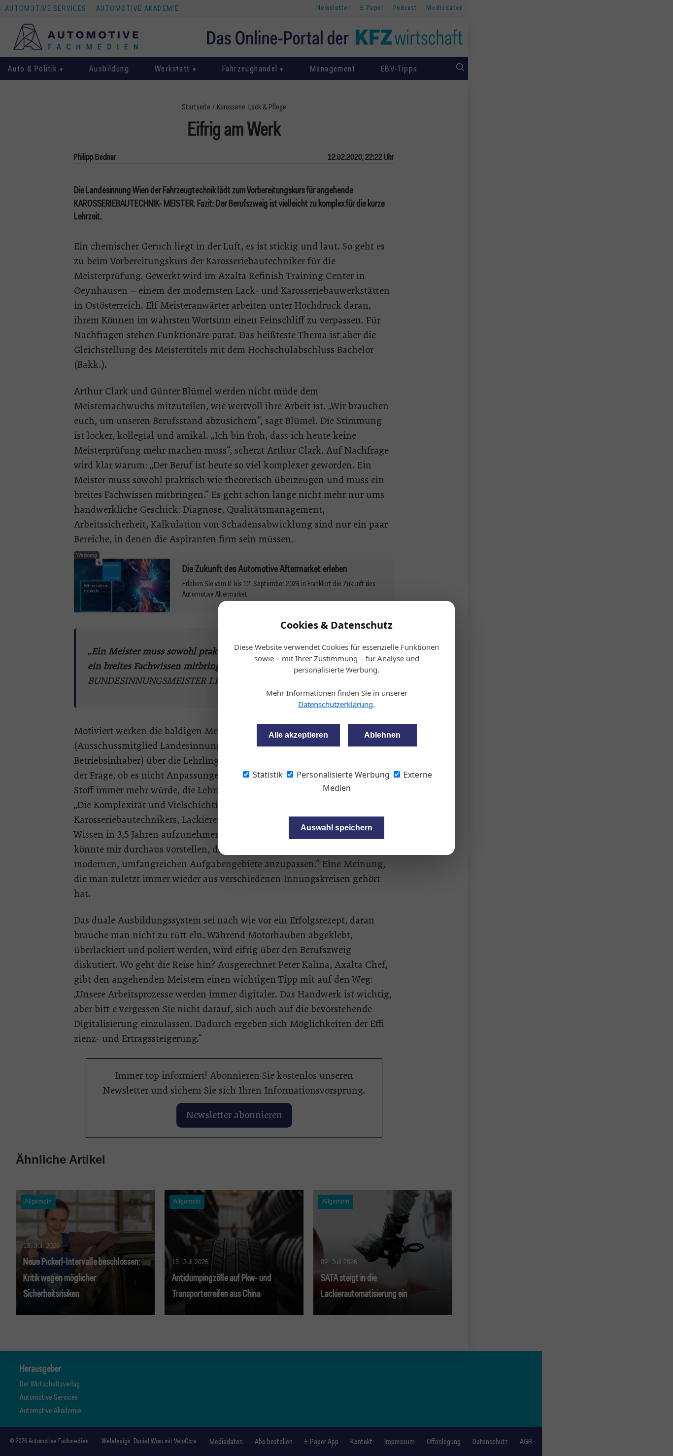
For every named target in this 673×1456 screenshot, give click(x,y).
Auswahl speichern (336, 827)
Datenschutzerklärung (335, 704)
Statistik (267, 774)
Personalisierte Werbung (342, 774)
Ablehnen (382, 735)
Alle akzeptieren (298, 735)
